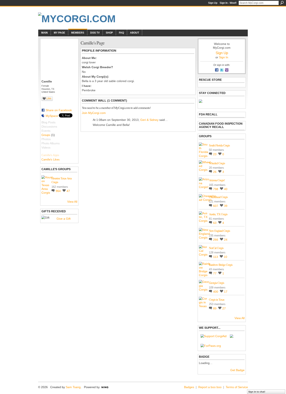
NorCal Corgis (216, 248)
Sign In (223, 57)
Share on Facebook (59, 110)
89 (215, 308)
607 (216, 205)
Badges (189, 387)
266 (216, 239)
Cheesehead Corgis (218, 197)
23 (215, 154)
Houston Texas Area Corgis (62, 180)
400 (216, 291)
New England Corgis (219, 231)
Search (282, 3)
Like (48, 98)
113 (216, 256)
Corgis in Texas (216, 299)
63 (215, 222)
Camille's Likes (50, 159)
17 (225, 291)
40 (225, 189)
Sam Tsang (73, 387)
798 (216, 189)
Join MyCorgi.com (94, 113)
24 (225, 239)
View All (72, 201)
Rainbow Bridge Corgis (220, 265)
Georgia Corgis (216, 283)
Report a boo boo (210, 387)
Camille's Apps (50, 155)
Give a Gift (64, 218)
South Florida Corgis (219, 145)
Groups (45, 135)
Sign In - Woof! (228, 2)
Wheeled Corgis (217, 163)
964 (59, 191)
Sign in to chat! (256, 391)
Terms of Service (237, 387)
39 (225, 205)
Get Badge (237, 370)
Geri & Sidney (149, 119)
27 (224, 308)
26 (215, 172)
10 (225, 256)
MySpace (52, 115)
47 (68, 191)
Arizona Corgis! (217, 180)
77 (215, 273)
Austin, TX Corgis (218, 214)
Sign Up (212, 2)
